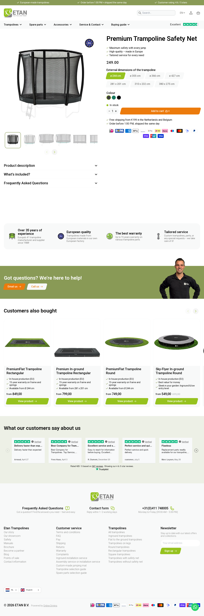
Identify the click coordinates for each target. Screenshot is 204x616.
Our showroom (12, 535)
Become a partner (14, 550)
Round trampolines (118, 547)
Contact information (15, 561)
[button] (54, 152)
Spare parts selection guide (71, 572)
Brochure (9, 547)
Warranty (61, 550)
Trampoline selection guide (71, 569)
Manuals (8, 543)
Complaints (62, 554)
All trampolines (116, 532)
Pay (58, 539)
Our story (9, 532)
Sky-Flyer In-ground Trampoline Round (170, 371)
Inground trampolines (120, 535)
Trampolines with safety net (123, 558)
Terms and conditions (68, 532)
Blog (6, 554)
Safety (7, 539)
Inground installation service (71, 558)
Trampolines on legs (119, 543)
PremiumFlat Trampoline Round (123, 371)
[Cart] (198, 13)
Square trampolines (119, 554)
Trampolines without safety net (125, 561)
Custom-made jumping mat (71, 565)
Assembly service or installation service (78, 561)
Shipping (61, 543)
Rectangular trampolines (122, 550)
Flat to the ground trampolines (125, 539)
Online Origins (50, 605)
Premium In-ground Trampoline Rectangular (73, 371)
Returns (60, 547)
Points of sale (11, 558)
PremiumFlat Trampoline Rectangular (24, 371)
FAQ (58, 535)
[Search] (139, 13)
